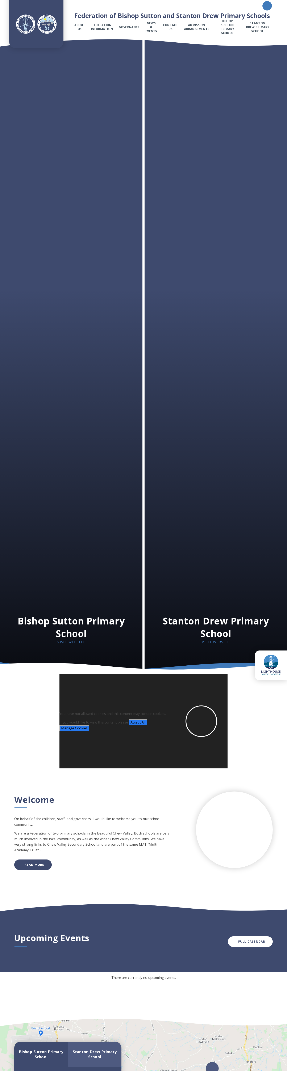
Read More (34, 865)
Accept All (137, 722)
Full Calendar (251, 941)
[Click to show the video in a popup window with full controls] (201, 721)
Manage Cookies (74, 728)
